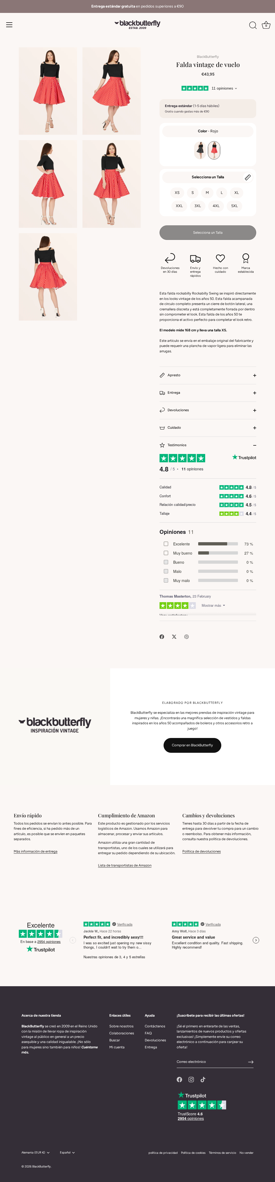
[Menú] (9, 25)
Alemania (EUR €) (33, 1152)
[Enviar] (251, 1062)
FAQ (148, 1033)
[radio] (200, 150)
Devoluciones (178, 410)
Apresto (173, 375)
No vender (247, 1153)
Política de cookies (193, 1153)
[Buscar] (253, 25)
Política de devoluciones (201, 851)
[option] (137, 6)
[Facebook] (179, 1079)
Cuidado (174, 427)
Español (65, 1152)
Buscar (114, 1040)
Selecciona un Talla (208, 177)
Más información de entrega (35, 851)
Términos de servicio (222, 1153)
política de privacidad (163, 1153)
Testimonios (176, 445)
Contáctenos (155, 1026)
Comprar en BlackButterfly (192, 745)
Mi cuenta (117, 1047)
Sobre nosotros (121, 1026)
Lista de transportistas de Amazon (124, 865)
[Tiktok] (203, 1079)
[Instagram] (191, 1079)
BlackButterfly (208, 57)
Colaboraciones (121, 1033)
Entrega (173, 393)
